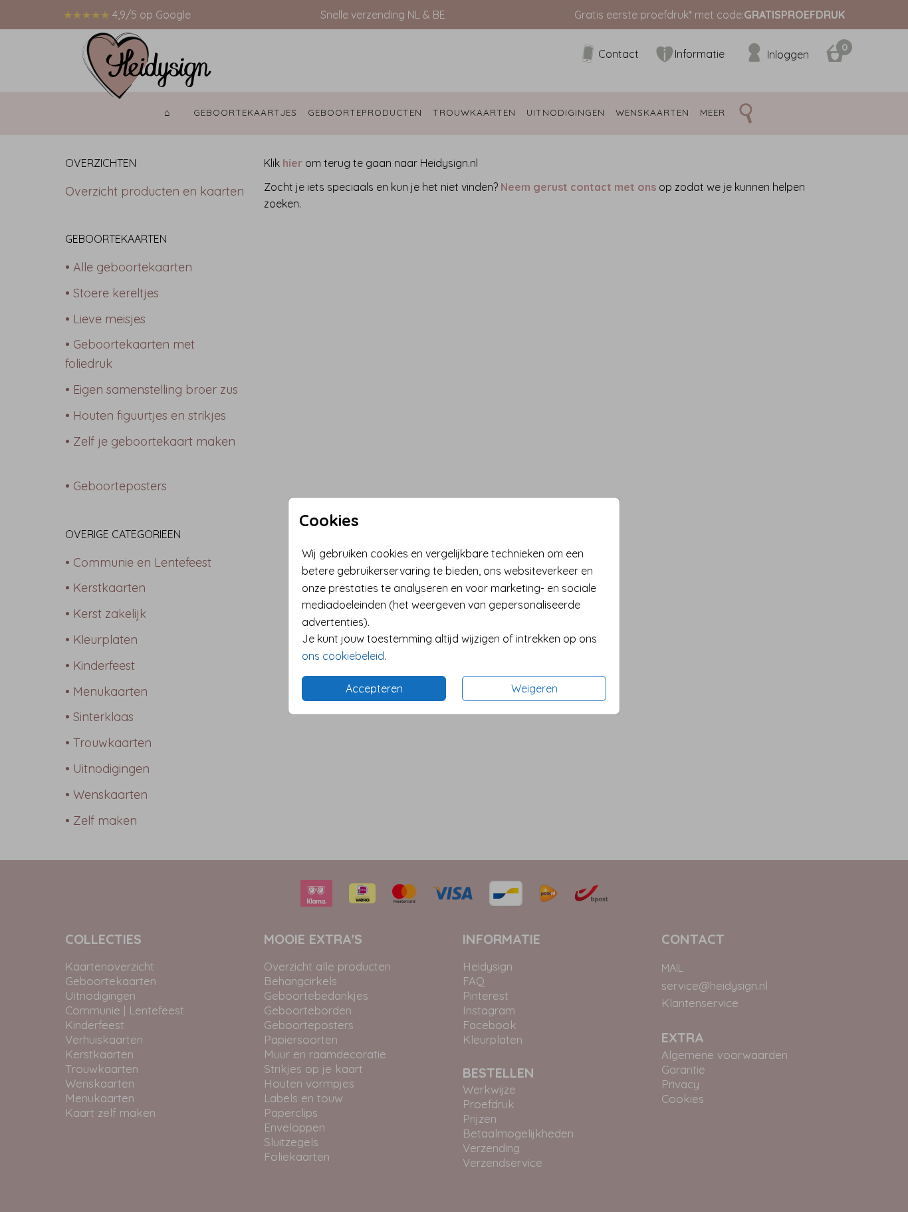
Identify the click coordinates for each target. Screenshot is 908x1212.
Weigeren (534, 688)
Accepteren (374, 688)
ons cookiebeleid (343, 656)
